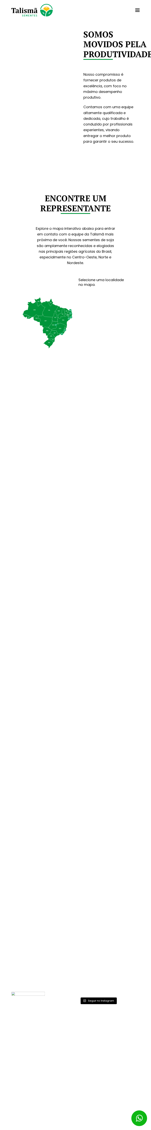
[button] (137, 10)
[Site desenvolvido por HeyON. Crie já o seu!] (129, 1125)
